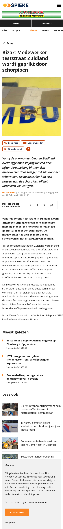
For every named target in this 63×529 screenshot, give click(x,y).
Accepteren (17, 512)
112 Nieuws (31, 30)
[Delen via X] (44, 205)
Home (16, 23)
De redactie (8, 192)
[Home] (15, 5)
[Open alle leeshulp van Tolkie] (28, 149)
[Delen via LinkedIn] (31, 205)
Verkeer (46, 30)
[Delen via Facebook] (38, 205)
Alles (4, 30)
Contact (47, 23)
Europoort (17, 30)
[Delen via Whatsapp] (51, 205)
